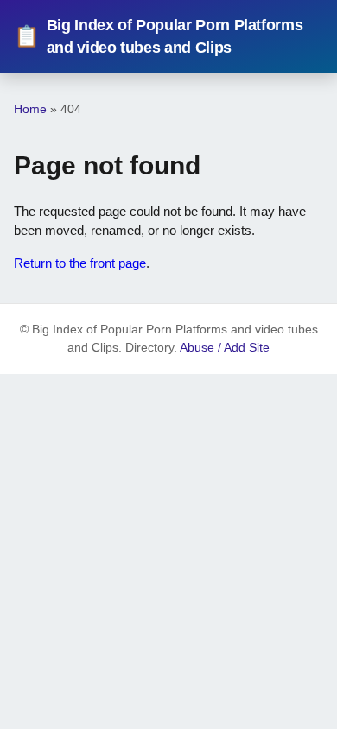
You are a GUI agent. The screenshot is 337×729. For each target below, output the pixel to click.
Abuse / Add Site (225, 347)
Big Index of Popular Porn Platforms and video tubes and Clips (158, 36)
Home (30, 109)
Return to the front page (80, 263)
